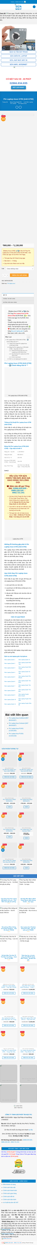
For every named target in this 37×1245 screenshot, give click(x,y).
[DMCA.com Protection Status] (19, 1163)
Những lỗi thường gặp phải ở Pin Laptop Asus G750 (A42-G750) (19, 351)
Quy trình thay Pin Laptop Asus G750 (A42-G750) (20, 354)
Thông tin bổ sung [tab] (9, 298)
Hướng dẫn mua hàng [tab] (10, 302)
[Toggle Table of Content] (28, 337)
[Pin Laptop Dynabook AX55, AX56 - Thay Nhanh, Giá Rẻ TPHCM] (28, 1038)
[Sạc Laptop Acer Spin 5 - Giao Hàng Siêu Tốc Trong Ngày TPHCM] (9, 1006)
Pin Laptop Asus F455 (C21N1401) (9, 830)
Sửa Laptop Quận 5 (9, 677)
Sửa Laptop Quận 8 (9, 690)
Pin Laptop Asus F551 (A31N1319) (26, 861)
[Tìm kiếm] (34, 6)
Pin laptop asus (22, 103)
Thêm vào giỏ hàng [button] (9, 776)
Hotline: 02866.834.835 (17, 2)
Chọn (9, 806)
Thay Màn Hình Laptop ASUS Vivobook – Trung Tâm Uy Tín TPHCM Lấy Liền (28, 986)
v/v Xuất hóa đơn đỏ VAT (10, 1202)
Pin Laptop (13, 103)
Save (4, 116)
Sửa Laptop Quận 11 (10, 704)
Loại (3, 268)
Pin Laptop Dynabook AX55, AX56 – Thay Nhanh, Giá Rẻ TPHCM (28, 1051)
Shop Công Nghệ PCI (16, 102)
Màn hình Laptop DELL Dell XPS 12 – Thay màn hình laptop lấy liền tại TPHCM (28, 1018)
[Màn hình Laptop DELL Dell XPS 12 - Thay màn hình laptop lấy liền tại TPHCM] (28, 1006)
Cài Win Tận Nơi (17, 1215)
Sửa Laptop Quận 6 (9, 681)
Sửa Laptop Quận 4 (9, 672)
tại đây (31, 1129)
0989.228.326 (17, 490)
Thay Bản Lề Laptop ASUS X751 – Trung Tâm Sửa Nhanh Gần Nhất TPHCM (9, 1051)
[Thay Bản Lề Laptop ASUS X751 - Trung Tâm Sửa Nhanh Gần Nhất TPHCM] (9, 1038)
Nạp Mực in (21, 1217)
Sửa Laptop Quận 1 (9, 659)
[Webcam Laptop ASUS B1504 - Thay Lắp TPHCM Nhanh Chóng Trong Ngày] (9, 974)
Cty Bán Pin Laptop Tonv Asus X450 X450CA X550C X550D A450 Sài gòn (9, 770)
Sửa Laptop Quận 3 (9, 668)
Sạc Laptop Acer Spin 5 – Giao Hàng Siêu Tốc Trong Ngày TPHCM (9, 1018)
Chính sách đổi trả (9, 1196)
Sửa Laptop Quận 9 (9, 695)
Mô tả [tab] (5, 295)
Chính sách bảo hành (9, 1199)
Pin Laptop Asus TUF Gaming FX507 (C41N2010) (26, 830)
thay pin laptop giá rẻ (17, 331)
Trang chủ (5, 102)
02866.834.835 (19, 488)
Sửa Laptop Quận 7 (9, 686)
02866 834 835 (7, 1238)
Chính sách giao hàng (10, 1193)
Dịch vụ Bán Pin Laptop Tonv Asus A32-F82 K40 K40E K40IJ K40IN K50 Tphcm (9, 861)
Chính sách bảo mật (9, 1187)
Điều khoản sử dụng (9, 1184)
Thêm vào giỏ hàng (19, 275)
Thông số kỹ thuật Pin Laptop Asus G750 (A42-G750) (18, 344)
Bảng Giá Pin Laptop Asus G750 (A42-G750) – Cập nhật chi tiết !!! (19, 348)
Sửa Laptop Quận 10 (10, 699)
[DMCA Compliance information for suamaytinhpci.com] (18, 1171)
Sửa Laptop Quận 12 (24, 659)
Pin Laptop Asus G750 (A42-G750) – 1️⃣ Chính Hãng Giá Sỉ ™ (17, 340)
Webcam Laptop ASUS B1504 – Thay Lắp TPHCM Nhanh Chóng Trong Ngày (8, 986)
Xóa (33, 265)
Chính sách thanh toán (10, 1190)
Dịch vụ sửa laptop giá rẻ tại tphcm (18, 359)
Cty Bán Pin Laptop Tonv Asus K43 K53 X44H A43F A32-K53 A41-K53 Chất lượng (26, 770)
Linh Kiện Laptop (28, 102)
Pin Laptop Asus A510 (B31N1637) (26, 800)
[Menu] (2, 7)
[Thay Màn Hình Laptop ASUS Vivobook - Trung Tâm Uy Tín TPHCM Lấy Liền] (28, 974)
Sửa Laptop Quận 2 (9, 663)
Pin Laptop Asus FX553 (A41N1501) (9, 800)
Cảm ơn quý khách (16, 357)
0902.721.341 (18, 492)
